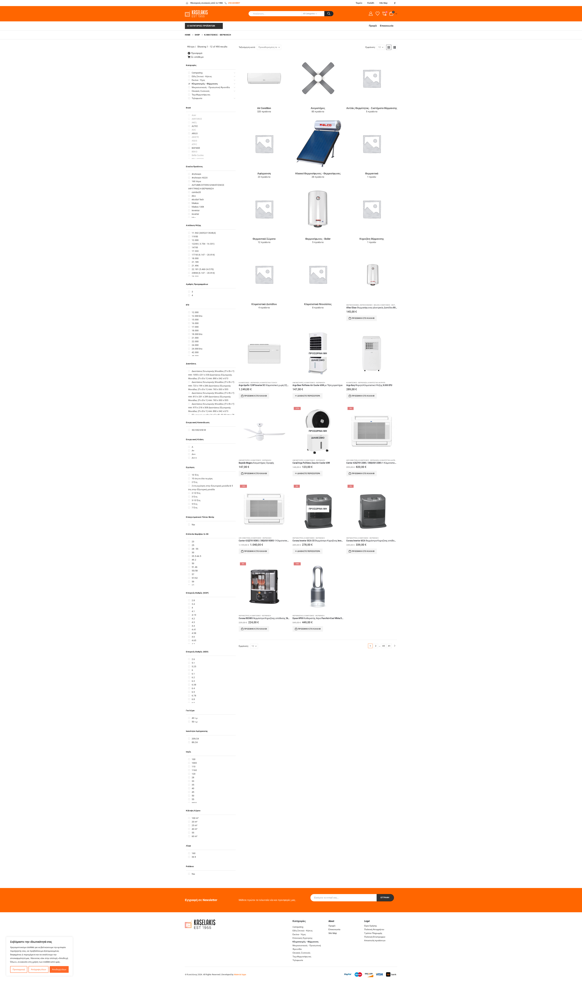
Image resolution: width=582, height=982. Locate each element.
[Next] (394, 646)
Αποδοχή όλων (59, 969)
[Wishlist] (377, 14)
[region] (39, 956)
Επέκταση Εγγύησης (303, 938)
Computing (298, 927)
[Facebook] (395, 3)
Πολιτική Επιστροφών (374, 937)
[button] (388, 47)
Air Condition (352, 460)
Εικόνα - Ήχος (299, 934)
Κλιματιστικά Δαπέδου (389, 460)
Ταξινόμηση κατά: (247, 47)
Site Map (383, 3)
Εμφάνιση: (370, 47)
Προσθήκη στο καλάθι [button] (363, 318)
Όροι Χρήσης (370, 926)
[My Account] (370, 14)
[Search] (329, 13)
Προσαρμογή (19, 969)
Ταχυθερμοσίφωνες (302, 956)
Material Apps (240, 974)
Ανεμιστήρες (298, 382)
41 (389, 646)
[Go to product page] (371, 275)
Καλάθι (370, 3)
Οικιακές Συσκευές (301, 953)
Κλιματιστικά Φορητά (376, 382)
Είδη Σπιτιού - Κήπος (303, 930)
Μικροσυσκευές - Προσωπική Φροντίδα (307, 947)
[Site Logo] (196, 13)
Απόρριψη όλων (38, 969)
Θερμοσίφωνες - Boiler (369, 305)
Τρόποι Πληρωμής (373, 933)
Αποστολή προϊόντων (374, 940)
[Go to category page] (264, 78)
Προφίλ (373, 25)
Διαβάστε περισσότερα (308, 396)
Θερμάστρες (298, 538)
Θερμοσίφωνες (352, 305)
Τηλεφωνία (298, 960)
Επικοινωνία (386, 25)
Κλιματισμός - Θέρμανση (390, 305)
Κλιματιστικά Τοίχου (268, 382)
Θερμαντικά (298, 615)
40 (383, 646)
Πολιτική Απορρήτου (374, 929)
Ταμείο (359, 3)
